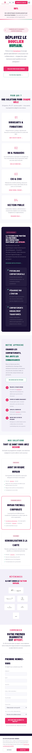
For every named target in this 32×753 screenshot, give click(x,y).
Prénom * (7, 671)
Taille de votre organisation (12, 711)
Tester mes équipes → (16, 75)
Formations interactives (11, 521)
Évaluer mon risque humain (16, 69)
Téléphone (8, 697)
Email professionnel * (11, 691)
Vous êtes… (8, 704)
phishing (19, 389)
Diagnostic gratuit (21, 2)
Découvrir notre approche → (14, 263)
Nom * (6, 677)
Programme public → (16, 216)
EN (13, 2)
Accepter (23, 749)
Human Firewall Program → (16, 190)
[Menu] (29, 2)
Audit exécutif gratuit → (16, 137)
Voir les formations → (16, 163)
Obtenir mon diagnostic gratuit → (16, 720)
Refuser (9, 749)
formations (16, 51)
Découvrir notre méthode (16, 380)
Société (7, 684)
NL (10, 2)
